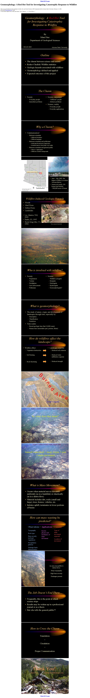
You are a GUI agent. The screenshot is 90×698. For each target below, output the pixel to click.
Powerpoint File (8, 10)
